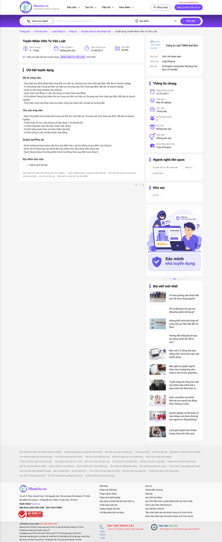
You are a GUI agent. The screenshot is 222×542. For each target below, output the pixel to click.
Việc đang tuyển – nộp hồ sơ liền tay (39, 176)
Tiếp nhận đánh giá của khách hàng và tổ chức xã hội (168, 512)
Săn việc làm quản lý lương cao (118, 452)
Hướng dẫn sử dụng (154, 490)
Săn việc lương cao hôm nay (97, 461)
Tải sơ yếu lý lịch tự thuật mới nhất (104, 471)
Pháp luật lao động (108, 494)
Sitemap (149, 494)
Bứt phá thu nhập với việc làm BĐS (72, 176)
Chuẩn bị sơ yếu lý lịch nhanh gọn (164, 471)
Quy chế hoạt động (153, 497)
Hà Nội (155, 195)
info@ (32, 504)
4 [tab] (179, 279)
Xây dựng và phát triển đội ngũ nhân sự (117, 501)
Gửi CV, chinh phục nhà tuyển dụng (92, 466)
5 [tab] (183, 279)
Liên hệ (148, 486)
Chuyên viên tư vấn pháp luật (96, 31)
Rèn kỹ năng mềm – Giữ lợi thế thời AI (69, 471)
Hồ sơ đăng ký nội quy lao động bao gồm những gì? (182, 310)
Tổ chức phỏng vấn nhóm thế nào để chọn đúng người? (184, 297)
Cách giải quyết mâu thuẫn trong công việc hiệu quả (183, 432)
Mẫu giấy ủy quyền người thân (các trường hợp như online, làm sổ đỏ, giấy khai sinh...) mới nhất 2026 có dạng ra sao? (183, 369)
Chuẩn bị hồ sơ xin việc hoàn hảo (99, 476)
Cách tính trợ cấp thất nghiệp (158, 457)
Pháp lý (73, 31)
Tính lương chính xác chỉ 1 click (68, 461)
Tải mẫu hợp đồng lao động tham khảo (65, 476)
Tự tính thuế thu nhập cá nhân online (36, 461)
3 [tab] (174, 279)
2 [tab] (169, 279)
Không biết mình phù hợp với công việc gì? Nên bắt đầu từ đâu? (183, 323)
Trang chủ (25, 31)
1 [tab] (165, 279)
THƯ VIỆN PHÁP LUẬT (120, 525)
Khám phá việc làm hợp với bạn (182, 461)
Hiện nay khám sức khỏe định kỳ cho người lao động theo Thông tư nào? (183, 400)
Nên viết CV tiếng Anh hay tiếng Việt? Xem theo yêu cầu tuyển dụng (184, 353)
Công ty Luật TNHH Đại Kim (182, 45)
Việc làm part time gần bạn (134, 471)
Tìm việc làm (40, 31)
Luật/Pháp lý (58, 31)
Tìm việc (190, 21)
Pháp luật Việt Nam (108, 490)
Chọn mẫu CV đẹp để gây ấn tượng (184, 466)
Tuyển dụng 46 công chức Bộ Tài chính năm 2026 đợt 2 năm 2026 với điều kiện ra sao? (184, 385)
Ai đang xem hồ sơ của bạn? (152, 461)
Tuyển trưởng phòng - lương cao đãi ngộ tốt (83, 452)
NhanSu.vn (40, 5)
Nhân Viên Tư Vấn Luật (73, 57)
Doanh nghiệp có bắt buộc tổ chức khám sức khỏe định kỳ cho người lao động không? (183, 416)
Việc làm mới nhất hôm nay (97, 457)
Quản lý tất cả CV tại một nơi (61, 466)
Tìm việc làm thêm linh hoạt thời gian (36, 457)
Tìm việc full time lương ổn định (69, 457)
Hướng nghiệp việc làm (110, 509)
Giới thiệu (104, 486)
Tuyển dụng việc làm (109, 505)
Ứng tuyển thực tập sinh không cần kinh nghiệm (41, 452)
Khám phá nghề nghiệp (110, 497)
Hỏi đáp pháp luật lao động (112, 512)
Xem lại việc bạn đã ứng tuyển (33, 466)
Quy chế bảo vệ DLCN (154, 509)
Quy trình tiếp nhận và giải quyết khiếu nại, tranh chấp (169, 501)
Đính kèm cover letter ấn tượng (152, 466)
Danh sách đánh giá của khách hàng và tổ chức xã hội (169, 516)
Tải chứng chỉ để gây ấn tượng (123, 466)
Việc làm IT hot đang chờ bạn (32, 476)
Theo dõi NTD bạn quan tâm (124, 461)
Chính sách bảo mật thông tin (158, 505)
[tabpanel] (174, 240)
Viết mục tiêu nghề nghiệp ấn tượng (35, 471)
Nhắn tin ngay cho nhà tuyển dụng (127, 457)
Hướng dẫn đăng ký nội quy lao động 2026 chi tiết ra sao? (183, 338)
